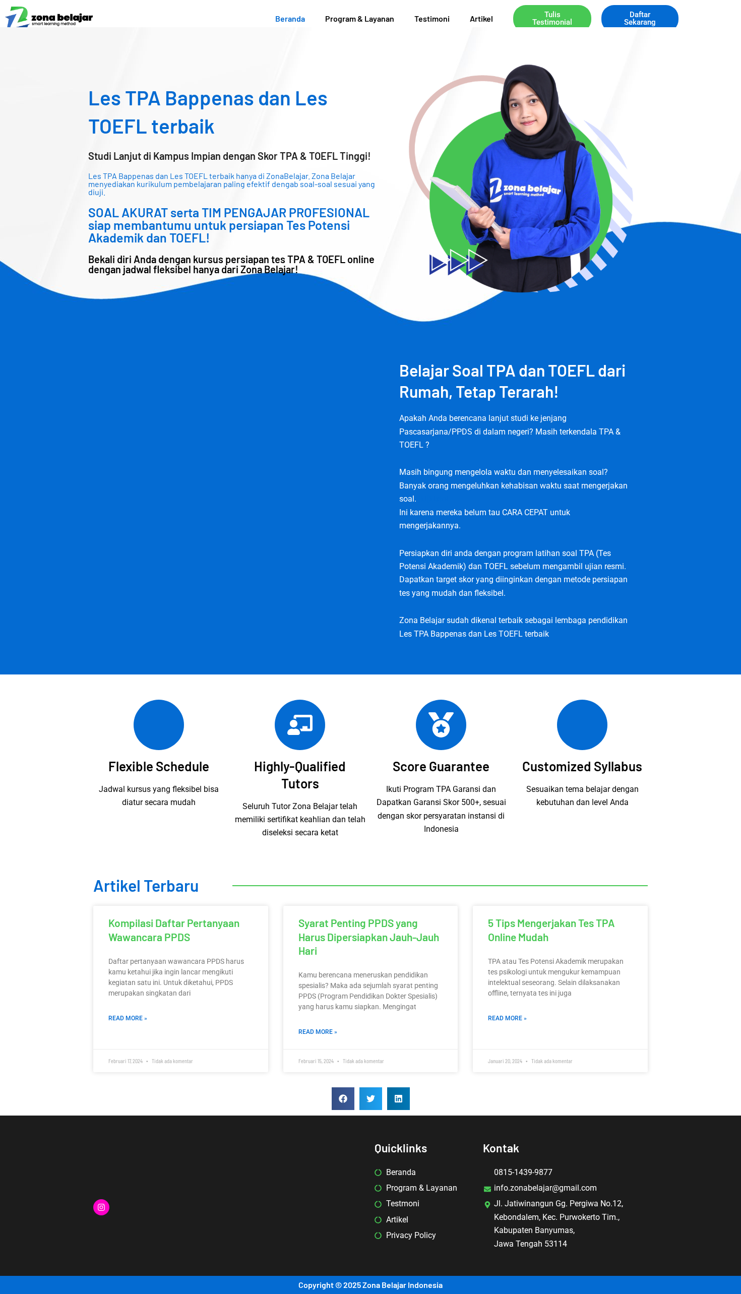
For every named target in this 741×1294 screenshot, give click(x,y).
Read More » (127, 1018)
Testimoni (432, 18)
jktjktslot (433, 499)
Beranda (290, 18)
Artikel (481, 18)
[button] (343, 1098)
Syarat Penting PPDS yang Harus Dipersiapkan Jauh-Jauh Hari (368, 936)
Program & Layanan (359, 18)
